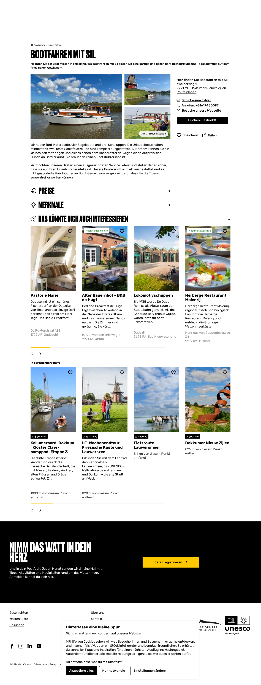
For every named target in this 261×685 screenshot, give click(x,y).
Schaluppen (117, 145)
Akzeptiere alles (81, 671)
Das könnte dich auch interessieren (83, 219)
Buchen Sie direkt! (202, 120)
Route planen (186, 92)
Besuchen (16, 625)
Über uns (97, 613)
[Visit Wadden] (207, 625)
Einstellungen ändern (150, 671)
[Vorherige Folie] (32, 354)
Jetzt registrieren (168, 562)
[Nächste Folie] (40, 354)
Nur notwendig (113, 671)
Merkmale (51, 205)
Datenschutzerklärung (45, 664)
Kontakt (96, 619)
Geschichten (18, 613)
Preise (47, 191)
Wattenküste (18, 619)
